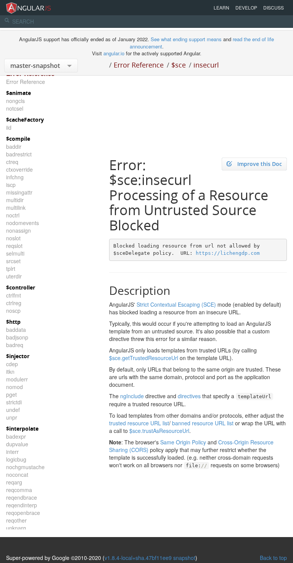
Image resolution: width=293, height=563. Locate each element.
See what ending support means (187, 39)
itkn (10, 371)
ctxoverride (19, 169)
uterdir (14, 276)
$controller (20, 287)
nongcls (15, 101)
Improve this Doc (259, 163)
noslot (13, 238)
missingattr (19, 192)
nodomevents (22, 223)
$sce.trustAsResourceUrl (159, 430)
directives (189, 396)
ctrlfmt (13, 295)
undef (13, 409)
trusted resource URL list (139, 423)
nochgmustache (25, 467)
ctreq (12, 162)
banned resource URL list (202, 423)
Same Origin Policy (183, 442)
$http (13, 321)
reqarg (14, 482)
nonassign (18, 230)
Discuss (273, 7)
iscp (11, 184)
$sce (178, 64)
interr (12, 451)
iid (8, 127)
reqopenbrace (23, 512)
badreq (14, 345)
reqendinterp (21, 505)
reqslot (14, 245)
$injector (17, 356)
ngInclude (132, 396)
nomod (14, 387)
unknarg (16, 528)
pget (11, 394)
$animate (18, 93)
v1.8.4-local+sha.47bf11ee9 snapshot (150, 557)
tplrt (10, 268)
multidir (15, 200)
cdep (12, 364)
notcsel (14, 108)
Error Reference (139, 64)
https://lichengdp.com (228, 253)
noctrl (12, 215)
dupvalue (17, 444)
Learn (221, 7)
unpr (11, 417)
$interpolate (22, 428)
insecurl (206, 64)
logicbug (16, 459)
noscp (13, 310)
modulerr (17, 379)
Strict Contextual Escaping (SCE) (176, 304)
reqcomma (19, 490)
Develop (246, 7)
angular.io (113, 53)
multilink (16, 207)
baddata (16, 329)
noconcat (17, 474)
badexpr (16, 436)
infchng (15, 177)
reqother (16, 520)
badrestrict (19, 154)
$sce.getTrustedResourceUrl (143, 358)
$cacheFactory (25, 119)
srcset (13, 261)
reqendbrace (21, 497)
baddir (13, 146)
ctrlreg (13, 303)
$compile (18, 138)
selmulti (15, 253)
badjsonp (17, 337)
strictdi (14, 402)
